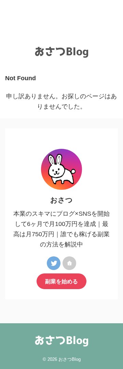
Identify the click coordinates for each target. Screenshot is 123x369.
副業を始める (61, 281)
